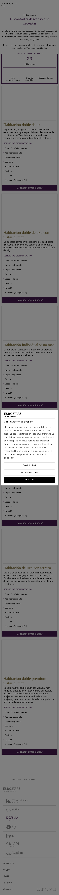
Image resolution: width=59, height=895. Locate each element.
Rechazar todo (29, 472)
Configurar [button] (29, 465)
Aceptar (29, 479)
